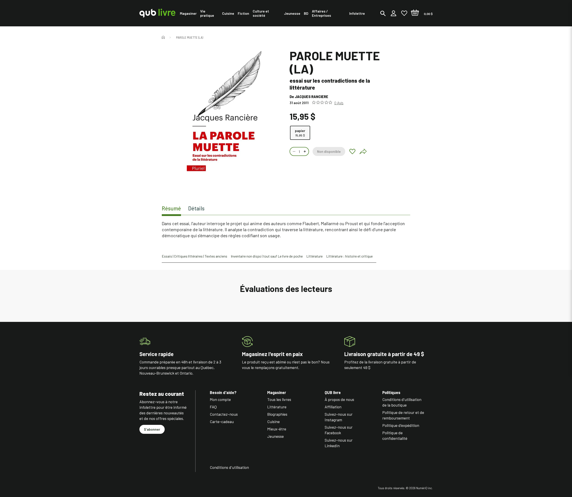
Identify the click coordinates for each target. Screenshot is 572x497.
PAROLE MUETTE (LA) (189, 37)
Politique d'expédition (400, 425)
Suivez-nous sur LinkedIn (339, 443)
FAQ (213, 406)
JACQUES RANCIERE (311, 96)
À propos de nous (339, 399)
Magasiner (276, 392)
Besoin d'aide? (223, 392)
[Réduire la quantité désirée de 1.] (293, 151)
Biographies (277, 414)
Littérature (314, 256)
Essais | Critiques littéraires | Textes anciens (194, 256)
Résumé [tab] (171, 208)
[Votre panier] (415, 13)
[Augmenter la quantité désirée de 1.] (305, 151)
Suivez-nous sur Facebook (339, 430)
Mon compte (220, 399)
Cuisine (273, 421)
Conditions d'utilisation (229, 467)
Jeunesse (275, 436)
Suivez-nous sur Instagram (339, 417)
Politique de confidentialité (394, 435)
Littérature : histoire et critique (349, 256)
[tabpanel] (286, 229)
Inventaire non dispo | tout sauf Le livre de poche (267, 256)
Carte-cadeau (222, 421)
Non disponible (329, 151)
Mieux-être (276, 428)
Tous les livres (279, 399)
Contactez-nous (224, 414)
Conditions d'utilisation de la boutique (401, 402)
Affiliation (333, 406)
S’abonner (152, 429)
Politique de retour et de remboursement (403, 415)
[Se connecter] (393, 13)
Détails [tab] (196, 208)
